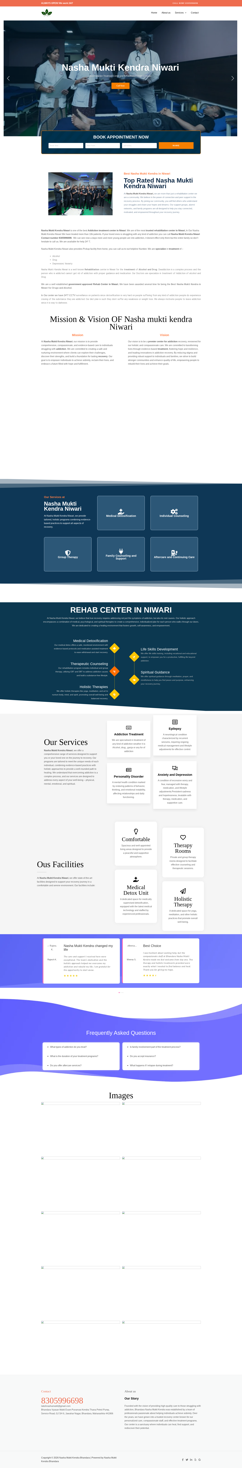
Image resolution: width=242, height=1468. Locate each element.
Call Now (120, 85)
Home (154, 13)
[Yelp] (195, 1459)
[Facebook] (183, 1459)
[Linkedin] (191, 1459)
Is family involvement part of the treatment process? (155, 1047)
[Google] (199, 1459)
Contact (195, 13)
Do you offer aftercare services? (66, 1065)
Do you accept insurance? (143, 1056)
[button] (81, 1047)
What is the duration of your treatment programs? (74, 1056)
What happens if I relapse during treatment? (151, 1065)
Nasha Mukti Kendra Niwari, (140, 193)
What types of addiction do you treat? (68, 1047)
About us (166, 13)
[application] (185, 13)
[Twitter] (187, 1459)
